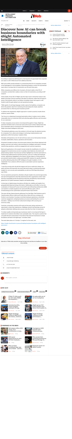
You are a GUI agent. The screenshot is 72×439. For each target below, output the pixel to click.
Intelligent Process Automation (8, 25)
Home (2, 25)
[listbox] (24, 263)
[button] (2, 11)
